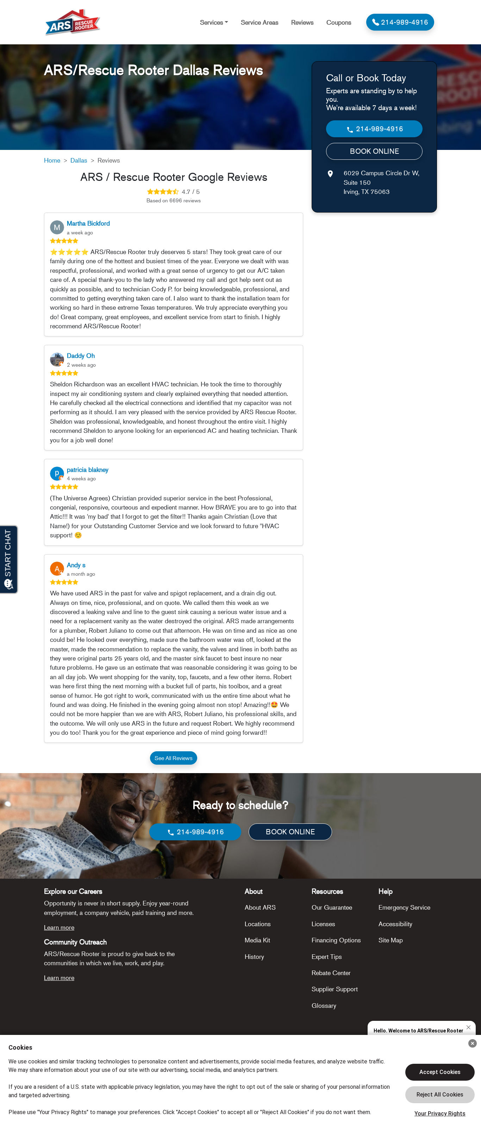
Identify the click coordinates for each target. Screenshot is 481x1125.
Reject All (440, 1094)
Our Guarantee (332, 907)
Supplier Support (335, 989)
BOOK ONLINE (374, 151)
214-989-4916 (378, 129)
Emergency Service (404, 907)
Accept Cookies (440, 1072)
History (254, 956)
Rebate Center (331, 973)
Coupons (338, 22)
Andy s (76, 565)
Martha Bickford (88, 223)
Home (52, 160)
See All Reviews (174, 757)
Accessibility (395, 924)
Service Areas (260, 22)
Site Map (391, 940)
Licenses (323, 924)
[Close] (472, 1043)
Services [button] (211, 22)
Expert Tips (327, 956)
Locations (258, 924)
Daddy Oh (81, 355)
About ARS (260, 907)
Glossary (324, 1005)
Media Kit (257, 940)
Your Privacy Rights (440, 1113)
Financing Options (336, 940)
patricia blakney (87, 469)
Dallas (78, 160)
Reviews (302, 22)
